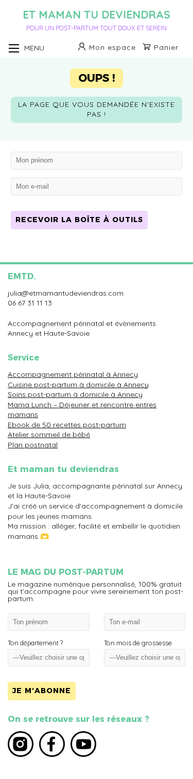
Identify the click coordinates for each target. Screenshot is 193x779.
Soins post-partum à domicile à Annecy (75, 394)
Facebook (52, 744)
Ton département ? (35, 643)
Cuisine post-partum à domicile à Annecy (78, 384)
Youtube (83, 744)
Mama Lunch (29, 404)
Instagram (20, 744)
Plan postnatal (33, 444)
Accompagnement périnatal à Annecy (73, 374)
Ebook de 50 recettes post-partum (67, 424)
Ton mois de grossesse (138, 643)
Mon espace (112, 47)
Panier (166, 47)
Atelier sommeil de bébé (49, 434)
